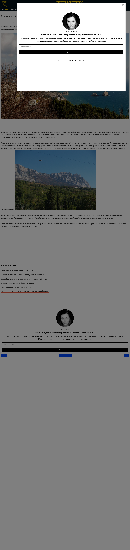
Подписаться (71, 51)
